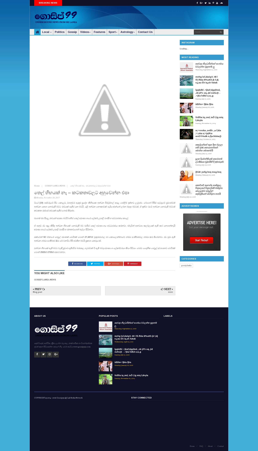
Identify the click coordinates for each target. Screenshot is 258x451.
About (210, 446)
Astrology (126, 32)
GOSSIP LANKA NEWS (55, 186)
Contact (220, 446)
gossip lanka (186, 265)
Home (37, 186)
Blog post (37, 292)
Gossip (72, 32)
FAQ (201, 446)
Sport (112, 32)
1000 (170, 292)
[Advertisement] (169, 15)
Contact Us (145, 32)
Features (99, 32)
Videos (84, 32)
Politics (59, 32)
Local (46, 32)
